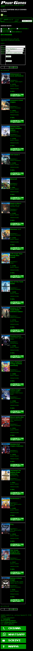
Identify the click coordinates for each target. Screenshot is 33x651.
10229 (14, 292)
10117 (14, 562)
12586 (14, 401)
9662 (13, 482)
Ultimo (15, 67)
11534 (14, 238)
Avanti (11, 67)
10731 (14, 84)
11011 (14, 428)
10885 (14, 374)
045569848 (6, 619)
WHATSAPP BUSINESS (8, 621)
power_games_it (9, 624)
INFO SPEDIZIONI (6, 34)
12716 (14, 320)
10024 (14, 454)
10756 (14, 138)
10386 (14, 346)
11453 (14, 508)
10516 (14, 534)
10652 (14, 110)
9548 (13, 590)
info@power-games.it (10, 622)
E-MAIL (12, 91)
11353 (14, 266)
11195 (14, 213)
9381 (13, 187)
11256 (14, 163)
